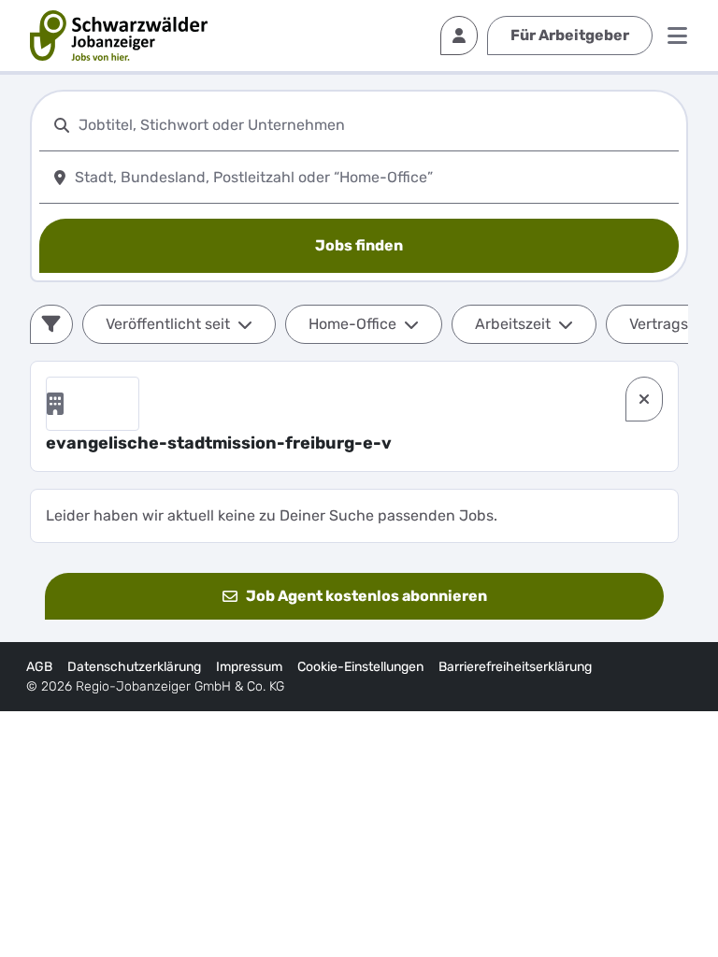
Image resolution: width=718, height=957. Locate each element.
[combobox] (375, 124)
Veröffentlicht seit (168, 324)
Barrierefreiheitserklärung (515, 667)
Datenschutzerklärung (134, 667)
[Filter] (51, 324)
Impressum (249, 667)
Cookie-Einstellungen (360, 667)
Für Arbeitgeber (569, 35)
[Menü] (677, 35)
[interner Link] (119, 35)
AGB (39, 667)
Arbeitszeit (513, 324)
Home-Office (352, 324)
